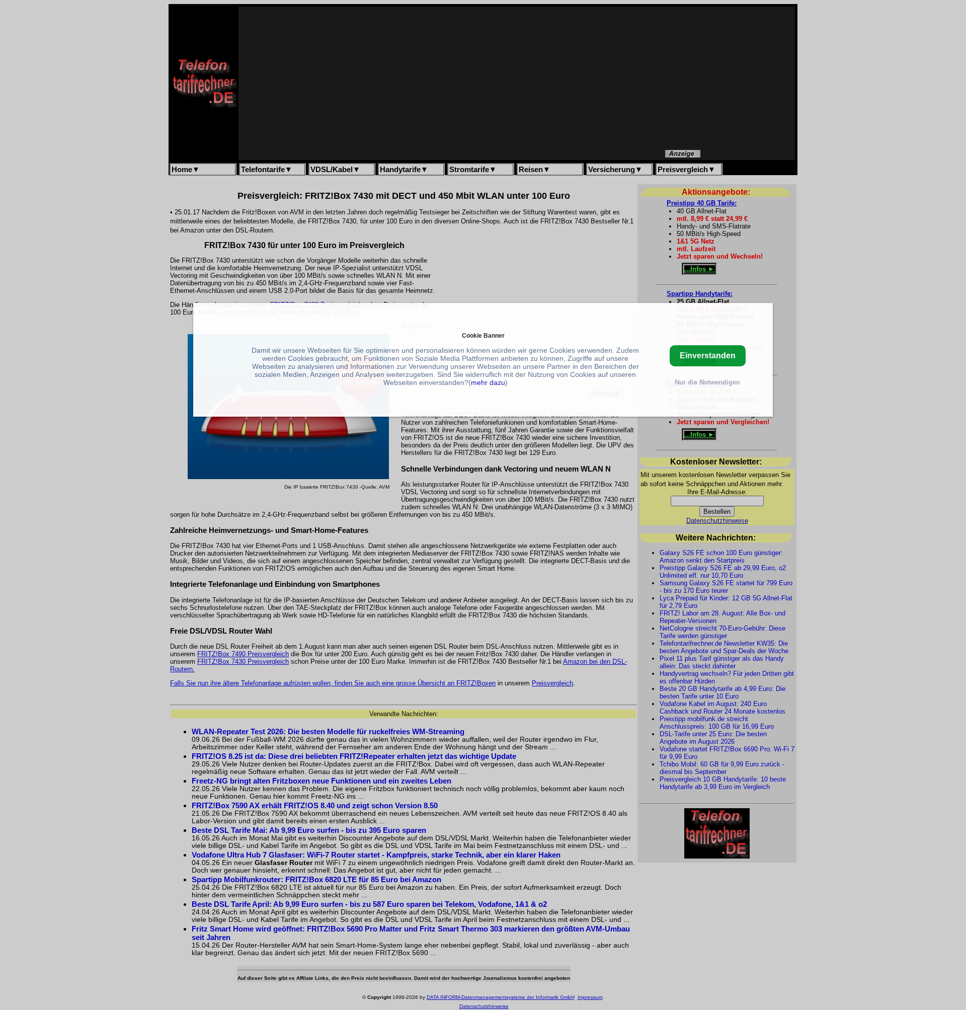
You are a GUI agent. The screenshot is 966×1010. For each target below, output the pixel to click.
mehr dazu (488, 382)
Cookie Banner (483, 335)
